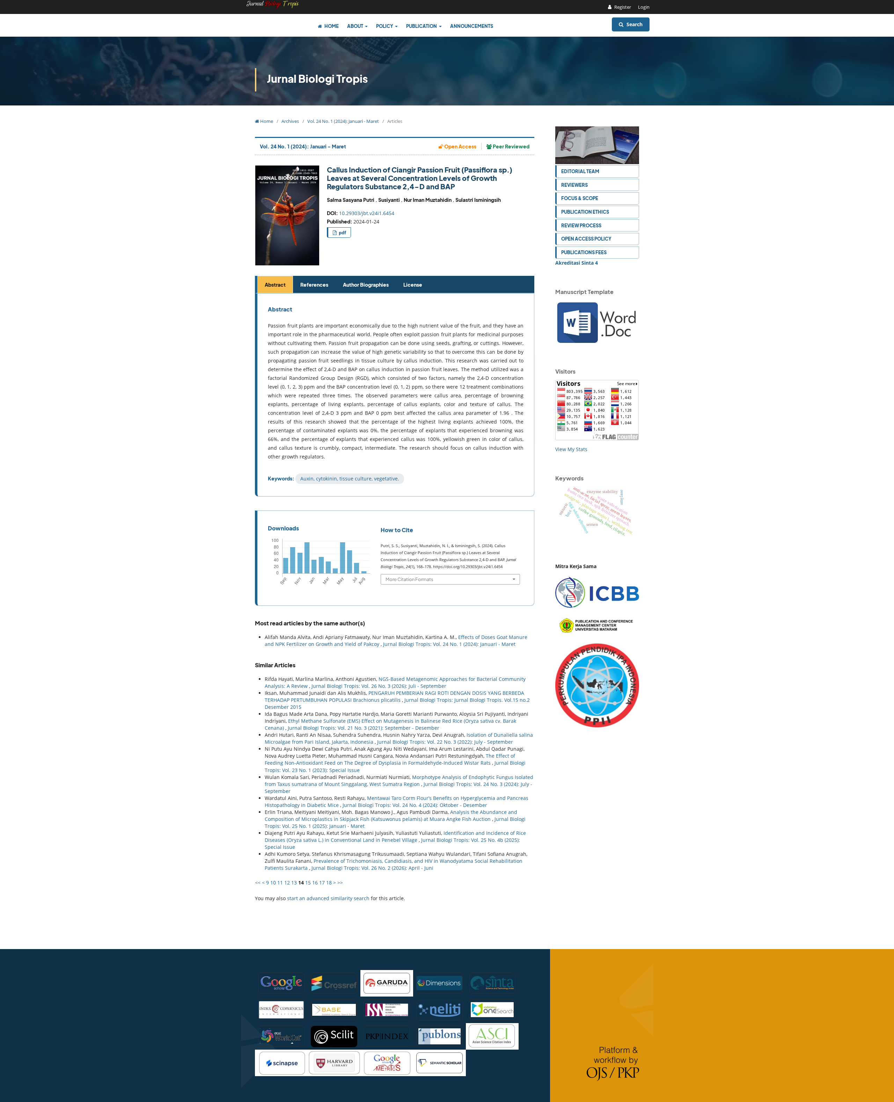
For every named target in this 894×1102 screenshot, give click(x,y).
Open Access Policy (586, 239)
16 (315, 882)
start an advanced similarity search (328, 898)
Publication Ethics (585, 212)
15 (308, 882)
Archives (290, 121)
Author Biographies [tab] (366, 284)
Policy (385, 26)
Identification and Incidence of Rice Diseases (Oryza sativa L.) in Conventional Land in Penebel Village (395, 836)
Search (634, 24)
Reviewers (574, 185)
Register (622, 7)
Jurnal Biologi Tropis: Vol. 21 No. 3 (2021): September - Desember (363, 728)
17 (322, 882)
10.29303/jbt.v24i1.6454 (366, 213)
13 (294, 882)
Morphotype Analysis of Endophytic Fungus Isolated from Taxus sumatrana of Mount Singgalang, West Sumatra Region (399, 780)
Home (331, 26)
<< (258, 882)
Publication (422, 26)
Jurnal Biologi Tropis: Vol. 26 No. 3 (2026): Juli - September (379, 686)
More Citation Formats (409, 579)
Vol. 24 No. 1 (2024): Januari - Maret (343, 121)
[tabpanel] (395, 395)
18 (329, 882)
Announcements (471, 26)
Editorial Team (580, 171)
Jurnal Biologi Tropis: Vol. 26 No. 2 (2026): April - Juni (372, 868)
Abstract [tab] (275, 284)
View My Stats (571, 449)
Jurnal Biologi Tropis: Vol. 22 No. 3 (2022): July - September (445, 742)
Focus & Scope (579, 198)
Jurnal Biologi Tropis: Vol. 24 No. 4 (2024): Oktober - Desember (415, 805)
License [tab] (412, 284)
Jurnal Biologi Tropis (317, 78)
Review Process (581, 225)
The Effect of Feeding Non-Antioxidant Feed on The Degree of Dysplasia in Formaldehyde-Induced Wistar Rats (390, 759)
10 (273, 882)
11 (280, 882)
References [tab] (314, 284)
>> (340, 882)
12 (287, 882)
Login (644, 7)
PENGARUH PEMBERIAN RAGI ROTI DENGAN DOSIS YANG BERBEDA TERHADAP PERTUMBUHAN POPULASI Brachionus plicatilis (394, 696)
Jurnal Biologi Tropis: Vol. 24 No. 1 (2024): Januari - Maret (449, 644)
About (355, 26)
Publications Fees (584, 252)
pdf (342, 232)
